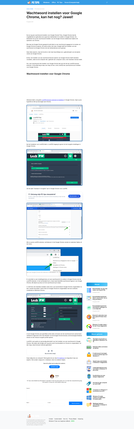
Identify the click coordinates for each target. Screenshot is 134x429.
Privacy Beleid (72, 419)
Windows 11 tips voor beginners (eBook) (61, 421)
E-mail (49, 402)
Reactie (28, 388)
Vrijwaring (80, 419)
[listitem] (97, 340)
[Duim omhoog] (48, 351)
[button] (106, 2)
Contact (51, 419)
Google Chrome (30, 8)
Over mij (65, 419)
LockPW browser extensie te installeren (53, 100)
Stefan (57, 375)
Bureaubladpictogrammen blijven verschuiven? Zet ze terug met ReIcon (100, 298)
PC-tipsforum (61, 358)
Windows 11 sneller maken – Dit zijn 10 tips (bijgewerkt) (100, 325)
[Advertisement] (54, 29)
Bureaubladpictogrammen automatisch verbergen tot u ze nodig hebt (100, 307)
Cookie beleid (58, 419)
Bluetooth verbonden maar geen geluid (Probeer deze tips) (100, 317)
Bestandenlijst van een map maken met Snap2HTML (100, 289)
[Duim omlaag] (52, 351)
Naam (28, 402)
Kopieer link (54, 367)
